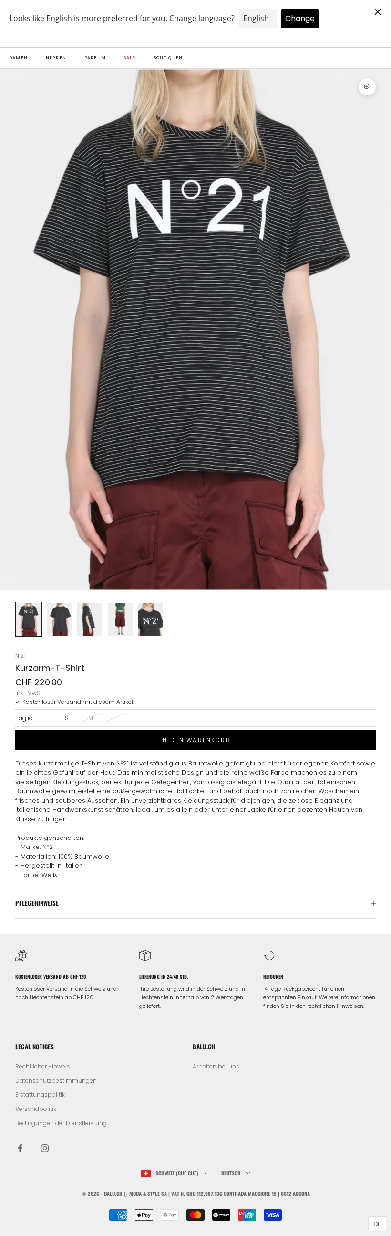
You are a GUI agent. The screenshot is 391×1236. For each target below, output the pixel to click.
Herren (56, 58)
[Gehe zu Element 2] (59, 619)
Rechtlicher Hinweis (42, 1066)
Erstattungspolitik (40, 1094)
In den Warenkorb (195, 740)
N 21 (20, 656)
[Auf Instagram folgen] (45, 1148)
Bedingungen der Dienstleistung (61, 1123)
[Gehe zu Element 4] (120, 619)
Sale (129, 58)
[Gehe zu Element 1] (28, 619)
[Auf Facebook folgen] (20, 1148)
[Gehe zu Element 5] (150, 619)
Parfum (95, 58)
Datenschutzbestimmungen (56, 1081)
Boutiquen (168, 58)
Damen (18, 58)
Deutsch (231, 1173)
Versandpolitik (35, 1109)
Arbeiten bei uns (216, 1066)
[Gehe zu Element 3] (89, 619)
